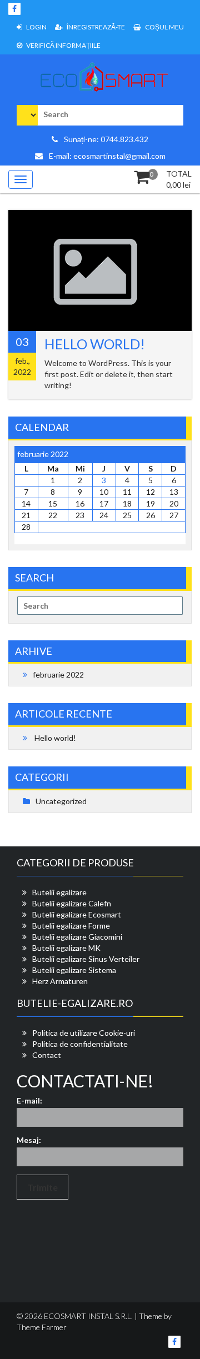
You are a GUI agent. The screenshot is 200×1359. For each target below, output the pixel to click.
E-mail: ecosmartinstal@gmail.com (106, 156)
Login (36, 27)
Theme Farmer (42, 1327)
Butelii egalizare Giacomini (77, 936)
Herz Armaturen (60, 981)
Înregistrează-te (95, 27)
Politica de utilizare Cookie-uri (83, 1032)
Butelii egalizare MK (66, 947)
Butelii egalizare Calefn (71, 903)
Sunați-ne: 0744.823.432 (105, 139)
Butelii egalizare (59, 892)
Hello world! (94, 343)
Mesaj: (29, 1140)
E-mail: (29, 1100)
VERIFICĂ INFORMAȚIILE (63, 45)
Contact (46, 1055)
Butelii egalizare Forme (71, 925)
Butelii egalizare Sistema (74, 970)
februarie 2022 (58, 674)
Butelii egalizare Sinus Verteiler (85, 959)
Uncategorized (61, 801)
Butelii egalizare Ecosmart (76, 914)
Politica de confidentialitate (80, 1044)
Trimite (42, 1187)
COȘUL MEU (164, 27)
